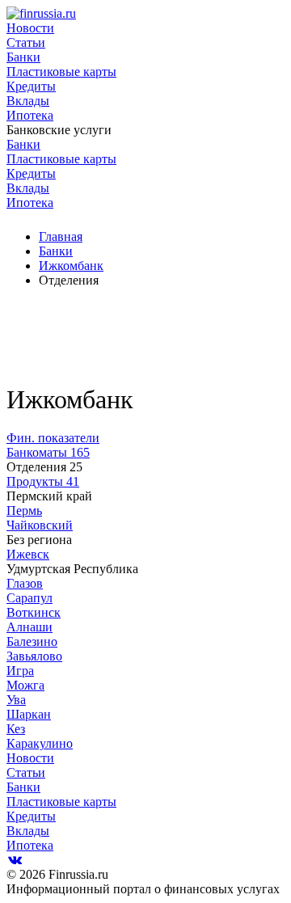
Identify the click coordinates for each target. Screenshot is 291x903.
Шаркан (28, 714)
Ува (16, 700)
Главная (60, 236)
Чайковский (39, 525)
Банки (23, 57)
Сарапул (29, 598)
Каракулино (39, 743)
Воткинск (33, 612)
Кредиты (31, 86)
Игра (20, 670)
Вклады (27, 101)
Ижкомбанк (71, 265)
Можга (25, 685)
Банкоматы (48, 452)
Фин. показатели (52, 438)
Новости (30, 28)
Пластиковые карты (61, 71)
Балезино (31, 641)
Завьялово (34, 656)
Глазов (24, 583)
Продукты (42, 481)
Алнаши (29, 627)
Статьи (25, 42)
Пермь (24, 510)
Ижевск (27, 554)
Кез (15, 729)
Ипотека (29, 115)
